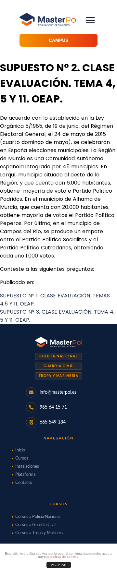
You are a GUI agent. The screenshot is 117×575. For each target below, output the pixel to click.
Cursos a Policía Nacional (37, 517)
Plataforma (25, 475)
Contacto (23, 483)
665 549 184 (53, 422)
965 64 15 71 (53, 407)
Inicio (20, 450)
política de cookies (64, 556)
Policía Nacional (58, 356)
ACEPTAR (58, 565)
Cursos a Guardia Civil (35, 525)
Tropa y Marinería (59, 375)
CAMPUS (58, 40)
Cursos (21, 458)
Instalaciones (27, 466)
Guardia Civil (58, 366)
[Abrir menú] (90, 20)
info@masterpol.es (58, 392)
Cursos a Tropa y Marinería (39, 533)
